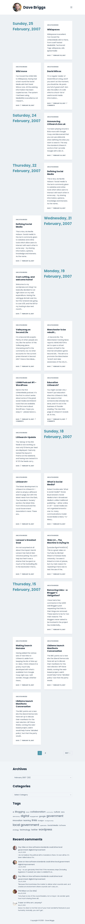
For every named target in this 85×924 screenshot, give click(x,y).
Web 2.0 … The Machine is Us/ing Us (58, 541)
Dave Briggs (34, 7)
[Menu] (71, 7)
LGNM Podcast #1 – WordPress (26, 384)
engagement (34, 816)
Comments (51, 105)
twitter (34, 829)
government (55, 816)
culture (57, 812)
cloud (27, 812)
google (42, 816)
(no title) (33, 891)
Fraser (20, 902)
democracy (16, 816)
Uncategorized (52, 25)
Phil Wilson (22, 891)
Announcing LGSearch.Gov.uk (56, 123)
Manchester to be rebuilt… (56, 331)
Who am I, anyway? (34, 902)
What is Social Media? (54, 483)
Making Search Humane (24, 647)
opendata (43, 825)
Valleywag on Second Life (23, 331)
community (50, 812)
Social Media (52, 825)
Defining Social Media (55, 173)
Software (62, 825)
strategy (16, 830)
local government (26, 825)
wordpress (45, 829)
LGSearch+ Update (26, 437)
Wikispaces (53, 29)
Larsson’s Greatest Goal (26, 541)
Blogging (20, 811)
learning (27, 820)
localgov (41, 821)
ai (13, 812)
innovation (17, 820)
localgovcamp (49, 821)
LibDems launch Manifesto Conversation (55, 648)
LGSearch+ (21, 481)
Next (67, 753)
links (34, 820)
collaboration (38, 811)
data (62, 812)
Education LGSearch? (53, 384)
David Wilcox (54, 71)
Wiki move (21, 71)
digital (25, 816)
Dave (20, 861)
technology (25, 829)
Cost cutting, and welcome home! (25, 278)
